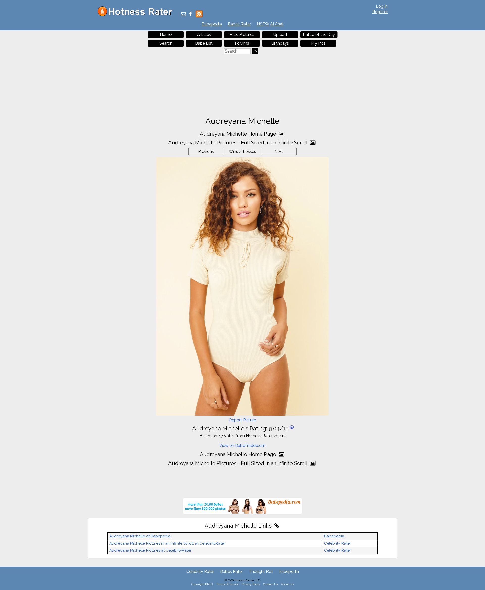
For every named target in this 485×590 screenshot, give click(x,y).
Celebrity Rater (337, 543)
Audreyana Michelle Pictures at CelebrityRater (150, 550)
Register (380, 11)
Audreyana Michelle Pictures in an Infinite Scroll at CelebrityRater (167, 543)
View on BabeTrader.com (242, 445)
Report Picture (242, 420)
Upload (280, 34)
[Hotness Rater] (136, 15)
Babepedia (212, 24)
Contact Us (270, 584)
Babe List (204, 43)
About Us (287, 584)
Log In (382, 6)
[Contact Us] (183, 14)
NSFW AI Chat (270, 24)
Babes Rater (239, 24)
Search (165, 43)
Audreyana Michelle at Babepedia (140, 536)
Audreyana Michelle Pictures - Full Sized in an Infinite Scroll (238, 143)
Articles (204, 34)
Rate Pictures (242, 34)
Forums (242, 43)
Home (166, 34)
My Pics (318, 43)
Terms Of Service (227, 584)
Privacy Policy (251, 584)
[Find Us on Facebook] (190, 14)
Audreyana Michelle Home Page (238, 134)
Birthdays (280, 43)
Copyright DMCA (202, 584)
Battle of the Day (319, 34)
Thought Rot (261, 571)
